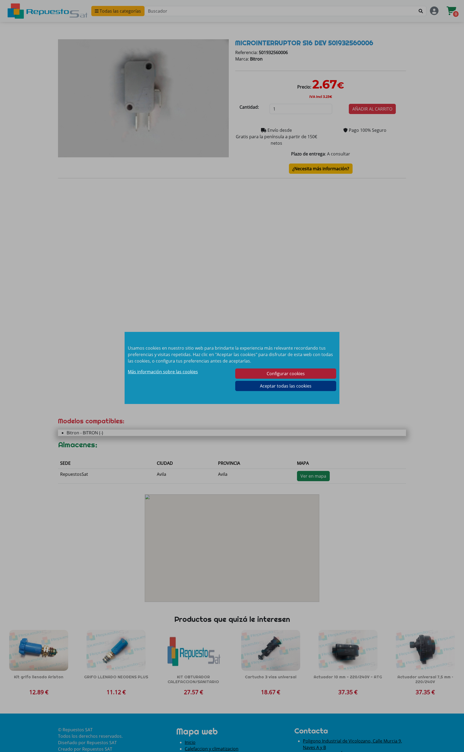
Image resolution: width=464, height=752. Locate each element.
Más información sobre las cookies (163, 372)
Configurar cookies (286, 374)
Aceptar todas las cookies (285, 386)
